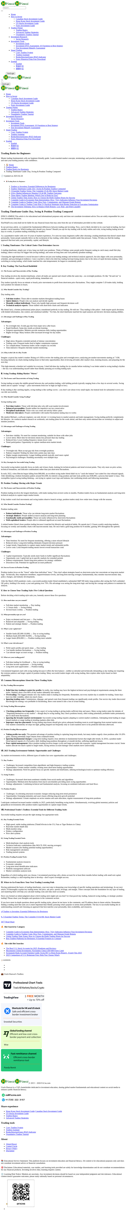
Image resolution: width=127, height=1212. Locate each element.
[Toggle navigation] (2, 10)
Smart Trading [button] (16, 50)
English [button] (14, 61)
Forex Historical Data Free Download (31, 59)
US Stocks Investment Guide (27, 23)
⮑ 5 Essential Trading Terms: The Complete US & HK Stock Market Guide (31, 917)
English (19, 64)
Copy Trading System (24, 52)
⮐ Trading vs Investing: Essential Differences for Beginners (24, 911)
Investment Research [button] (19, 37)
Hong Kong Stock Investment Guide (30, 21)
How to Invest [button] (16, 17)
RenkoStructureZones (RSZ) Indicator (31, 57)
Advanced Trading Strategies (27, 32)
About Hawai (11, 1144)
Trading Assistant (22, 55)
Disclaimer (10, 1151)
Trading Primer (12, 107)
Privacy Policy (11, 1148)
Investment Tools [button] (17, 41)
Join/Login (10, 73)
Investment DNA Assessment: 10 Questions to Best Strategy (39, 46)
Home (13, 14)
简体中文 (20, 66)
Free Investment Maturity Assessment (30, 48)
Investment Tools (22, 43)
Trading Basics (22, 30)
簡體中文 (20, 69)
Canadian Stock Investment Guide (29, 19)
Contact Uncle (11, 1146)
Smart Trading (11, 130)
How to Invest (11, 96)
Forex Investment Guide (25, 26)
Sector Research (22, 39)
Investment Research (14, 116)
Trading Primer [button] (17, 28)
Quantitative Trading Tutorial (27, 35)
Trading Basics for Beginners (17, 169)
